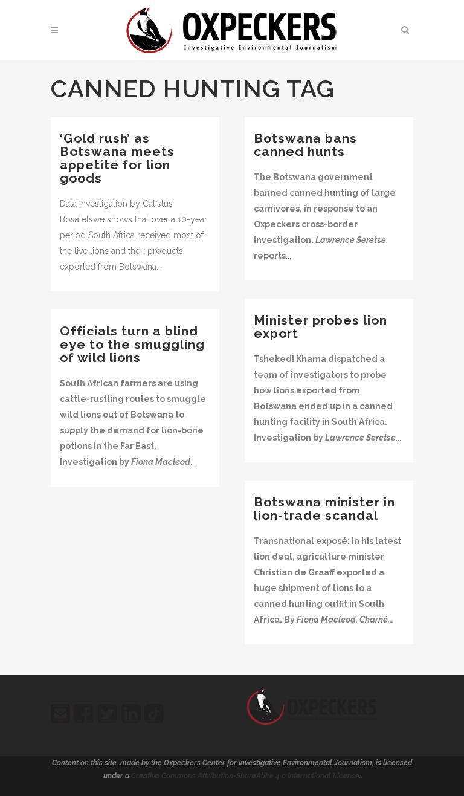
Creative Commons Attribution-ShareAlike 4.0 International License (245, 776)
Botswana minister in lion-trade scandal (324, 508)
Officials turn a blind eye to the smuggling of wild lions (132, 344)
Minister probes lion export (320, 326)
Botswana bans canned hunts (305, 145)
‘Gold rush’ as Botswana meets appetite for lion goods (117, 158)
